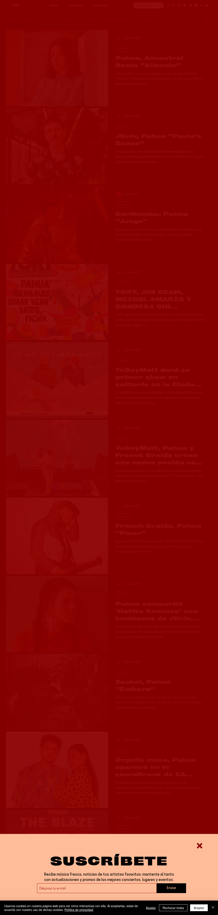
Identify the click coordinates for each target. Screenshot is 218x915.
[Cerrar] (212, 908)
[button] (199, 846)
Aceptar (199, 908)
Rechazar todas (173, 908)
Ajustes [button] (151, 908)
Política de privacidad (79, 910)
